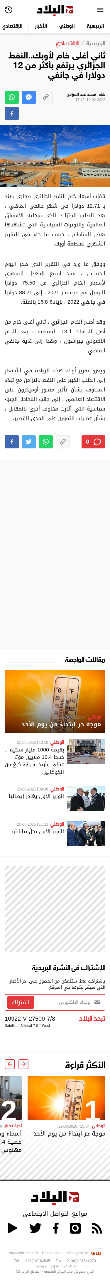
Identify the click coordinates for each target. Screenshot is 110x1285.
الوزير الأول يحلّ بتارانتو (38, 831)
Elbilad (55, 10)
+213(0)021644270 (80, 1261)
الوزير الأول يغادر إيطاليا (36, 796)
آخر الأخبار (13, 1125)
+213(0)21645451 (37, 1261)
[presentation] (23, 1064)
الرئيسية (95, 26)
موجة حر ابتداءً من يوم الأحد (61, 724)
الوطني (67, 26)
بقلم (86, 97)
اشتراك (21, 1002)
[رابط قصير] (46, 97)
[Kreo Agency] (95, 1253)
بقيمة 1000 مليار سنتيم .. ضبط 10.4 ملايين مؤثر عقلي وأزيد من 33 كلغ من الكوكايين (34, 761)
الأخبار (41, 26)
